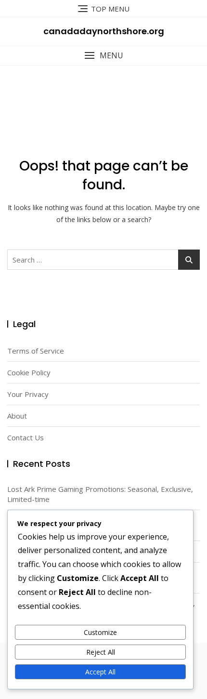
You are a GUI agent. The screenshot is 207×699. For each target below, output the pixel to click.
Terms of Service (35, 351)
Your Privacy (28, 394)
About (17, 416)
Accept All (100, 671)
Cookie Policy (29, 372)
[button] (103, 55)
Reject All (100, 652)
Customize (100, 632)
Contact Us (25, 437)
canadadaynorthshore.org (103, 31)
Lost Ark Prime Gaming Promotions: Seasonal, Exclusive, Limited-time (100, 494)
